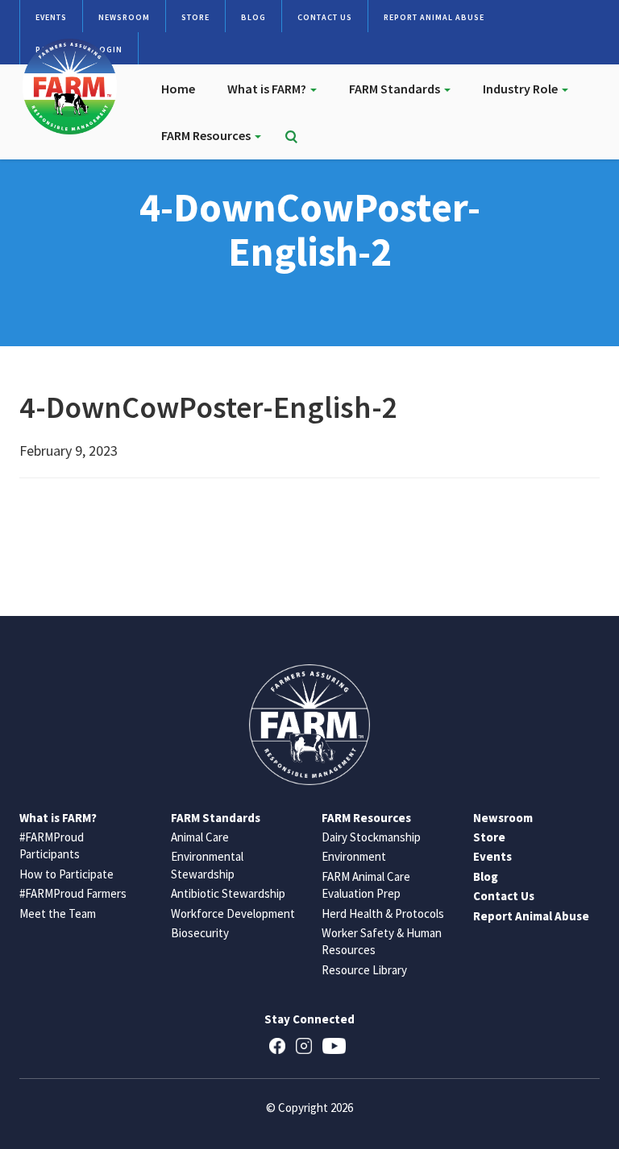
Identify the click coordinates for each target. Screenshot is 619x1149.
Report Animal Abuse (434, 17)
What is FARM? (268, 89)
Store (195, 17)
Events (51, 17)
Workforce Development (233, 913)
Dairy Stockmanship (371, 837)
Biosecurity (200, 932)
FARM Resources (207, 135)
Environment (354, 856)
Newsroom (124, 17)
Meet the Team (57, 913)
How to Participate (66, 874)
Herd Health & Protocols (383, 913)
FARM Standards (395, 89)
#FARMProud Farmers (73, 893)
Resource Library (364, 969)
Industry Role (521, 89)
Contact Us (324, 17)
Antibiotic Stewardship (228, 893)
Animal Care (200, 837)
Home (178, 89)
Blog (253, 17)
